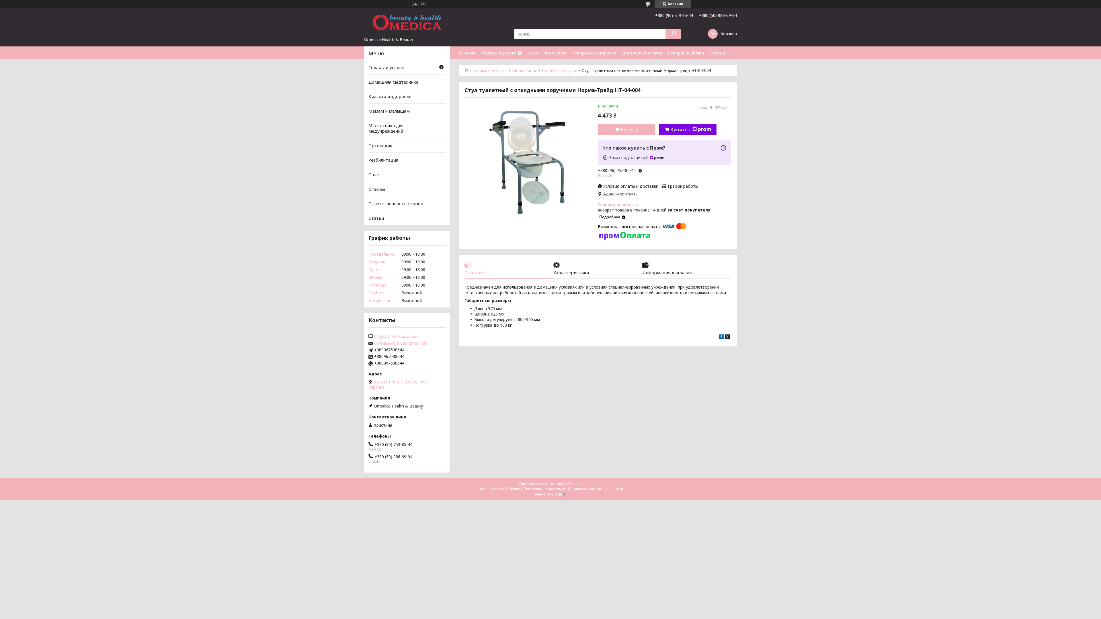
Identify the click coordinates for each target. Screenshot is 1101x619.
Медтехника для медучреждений (385, 128)
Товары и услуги (498, 53)
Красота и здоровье (389, 96)
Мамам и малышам (389, 111)
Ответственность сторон (395, 203)
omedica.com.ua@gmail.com (401, 343)
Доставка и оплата (642, 53)
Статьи (717, 53)
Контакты (555, 53)
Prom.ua (576, 483)
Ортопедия (380, 145)
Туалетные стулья (559, 70)
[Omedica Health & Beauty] (407, 22)
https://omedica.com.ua (396, 336)
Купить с (680, 129)
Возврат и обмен (686, 53)
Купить (629, 129)
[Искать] (673, 34)
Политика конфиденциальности (596, 488)
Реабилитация (523, 70)
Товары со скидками (594, 53)
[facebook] (721, 337)
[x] (727, 337)
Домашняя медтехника (393, 82)
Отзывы (376, 189)
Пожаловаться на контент (545, 488)
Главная (467, 53)
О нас (533, 53)
